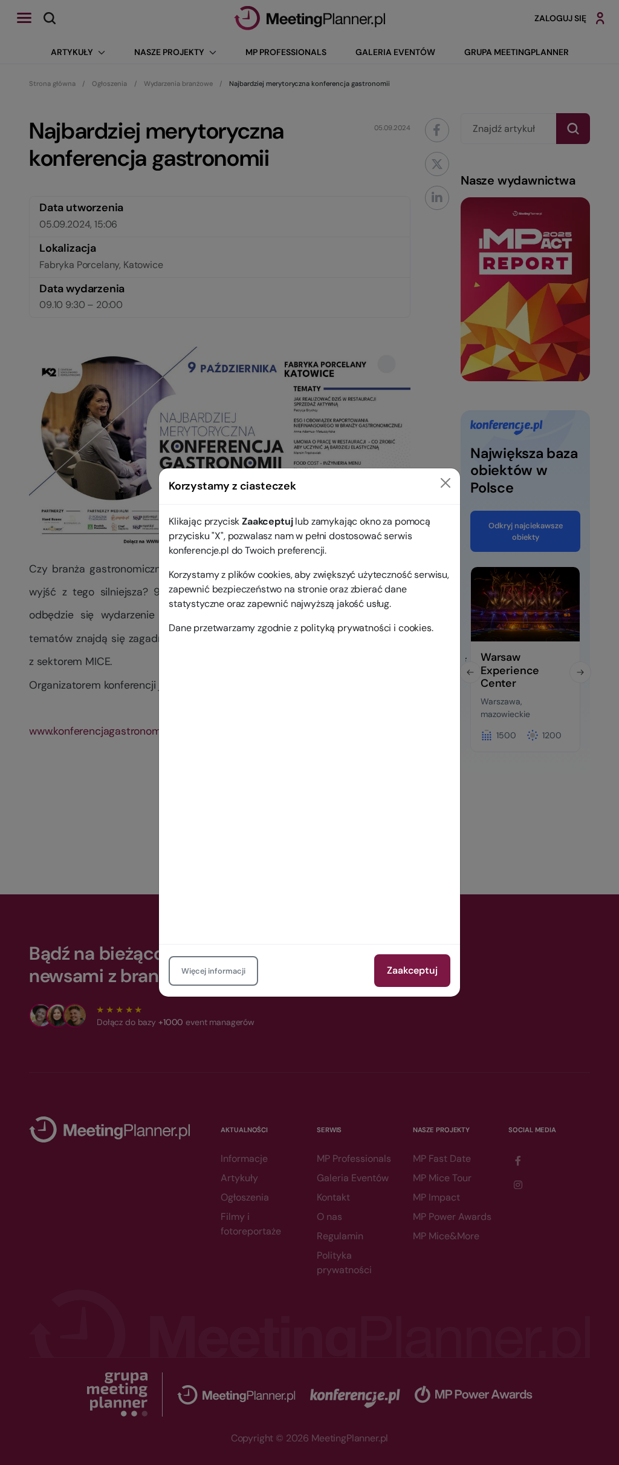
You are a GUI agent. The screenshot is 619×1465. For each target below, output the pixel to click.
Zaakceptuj (412, 970)
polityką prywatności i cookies (366, 627)
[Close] (445, 483)
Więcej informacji (213, 971)
